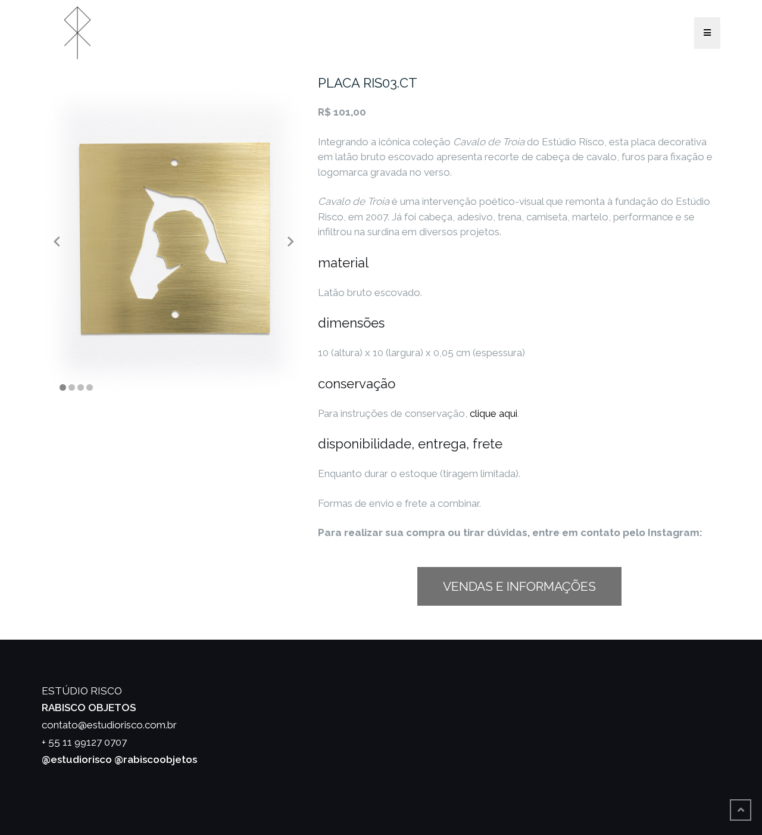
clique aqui (493, 413)
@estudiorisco (77, 759)
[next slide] (291, 241)
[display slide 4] (89, 387)
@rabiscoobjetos (155, 759)
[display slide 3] (80, 387)
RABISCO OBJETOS (89, 708)
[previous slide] (57, 241)
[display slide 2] (71, 387)
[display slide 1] (63, 387)
